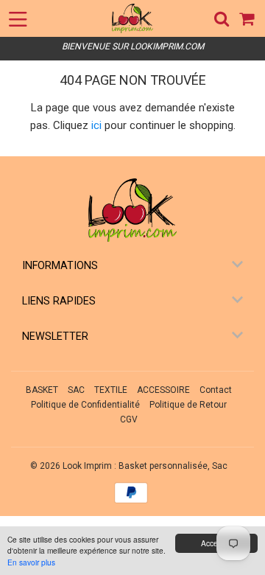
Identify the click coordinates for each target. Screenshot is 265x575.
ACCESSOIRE (163, 390)
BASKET (42, 390)
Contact (215, 390)
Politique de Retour (188, 405)
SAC (76, 390)
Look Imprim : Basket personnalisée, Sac (145, 466)
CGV (129, 419)
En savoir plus (31, 562)
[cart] (247, 18)
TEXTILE (110, 390)
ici (96, 125)
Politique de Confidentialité (85, 405)
